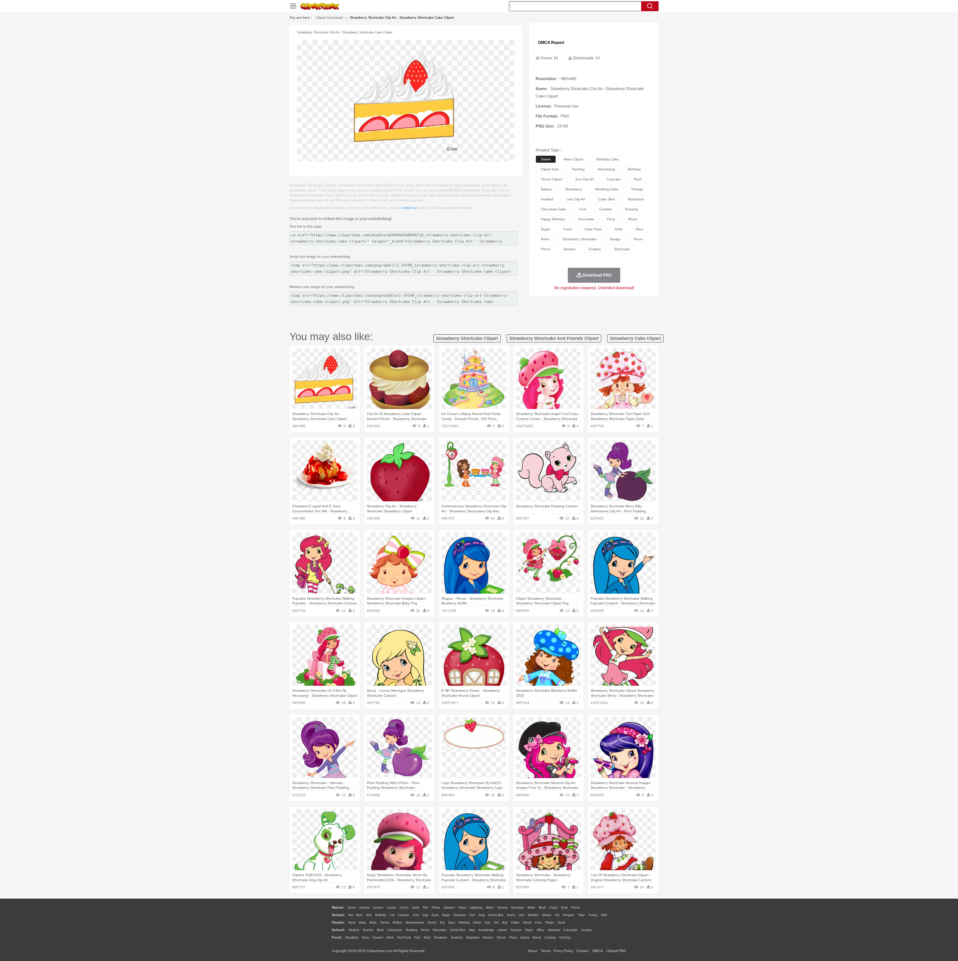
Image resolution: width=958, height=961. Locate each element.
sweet (546, 159)
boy (504, 922)
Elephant (460, 915)
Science (515, 930)
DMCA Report (551, 42)
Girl (496, 922)
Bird (369, 915)
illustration (636, 199)
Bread (537, 937)
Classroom (394, 930)
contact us (409, 208)
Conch (404, 907)
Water (531, 907)
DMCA (597, 951)
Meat (427, 937)
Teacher (367, 930)
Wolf (604, 915)
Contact (582, 951)
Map (472, 930)
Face (538, 922)
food (567, 229)
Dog (425, 915)
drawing (631, 209)
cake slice (606, 199)
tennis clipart (551, 179)
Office (540, 930)
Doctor (432, 922)
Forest (575, 907)
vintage (637, 189)
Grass (462, 907)
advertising (606, 169)
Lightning (476, 907)
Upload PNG (616, 951)
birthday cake (608, 159)
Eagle (446, 915)
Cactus (391, 907)
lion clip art (575, 199)
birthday (634, 169)
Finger (549, 922)
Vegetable (472, 937)
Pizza (513, 937)
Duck (435, 915)
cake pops (593, 229)
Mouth (527, 922)
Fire (425, 907)
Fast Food (404, 937)
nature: (338, 907)
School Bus (458, 930)
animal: (338, 915)
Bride (373, 922)
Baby (362, 922)
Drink (390, 937)
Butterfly (380, 915)
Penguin (568, 915)
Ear (442, 922)
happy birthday (553, 219)
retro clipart (574, 159)
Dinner (501, 937)
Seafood (456, 937)
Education (440, 930)
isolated (547, 199)
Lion (521, 915)
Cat (392, 915)
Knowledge (486, 930)
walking (464, 922)
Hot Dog (565, 937)
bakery (546, 189)
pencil (545, 249)
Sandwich (440, 937)
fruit (582, 209)
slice (639, 229)
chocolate (586, 219)
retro (545, 239)
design (615, 239)
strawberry (573, 189)
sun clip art (584, 179)
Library (502, 930)
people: (338, 922)
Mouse (546, 915)
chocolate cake (553, 209)
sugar (545, 229)
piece (638, 239)
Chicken (403, 915)
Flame (436, 907)
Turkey (593, 915)
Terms (546, 951)
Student (354, 930)
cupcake (614, 179)
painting (578, 169)
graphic (595, 249)
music (632, 219)
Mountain (517, 907)
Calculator (571, 930)
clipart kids (550, 169)
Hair (487, 922)
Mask (352, 922)
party (611, 219)
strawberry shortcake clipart (467, 338)
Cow (416, 915)
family (384, 922)
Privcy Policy (563, 951)
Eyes (451, 922)
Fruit (417, 937)
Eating (524, 937)
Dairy (365, 937)
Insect (511, 915)
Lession (586, 930)
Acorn (352, 907)
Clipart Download (329, 17)
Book (380, 930)
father (515, 922)
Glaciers (449, 907)
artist (619, 229)
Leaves (378, 907)
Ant (350, 915)
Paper (529, 930)
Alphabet (554, 930)
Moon (490, 907)
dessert (569, 249)
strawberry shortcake (580, 239)
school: (338, 930)
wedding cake (606, 189)
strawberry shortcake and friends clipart (554, 338)
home (477, 922)
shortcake (622, 249)
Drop (564, 907)
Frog (482, 915)
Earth (415, 907)
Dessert (377, 937)
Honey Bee (495, 915)
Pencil (425, 930)
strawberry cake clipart (635, 338)
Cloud (553, 907)
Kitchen (488, 937)
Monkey (533, 915)
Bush (542, 907)
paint (638, 179)
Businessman (415, 922)
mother (397, 922)
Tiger (581, 915)
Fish (472, 915)
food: (337, 937)
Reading (411, 930)
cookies (605, 209)
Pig (557, 915)
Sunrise (502, 907)
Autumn (364, 907)
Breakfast (352, 937)
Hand (561, 922)
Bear (359, 915)
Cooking (550, 937)
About (532, 951)
